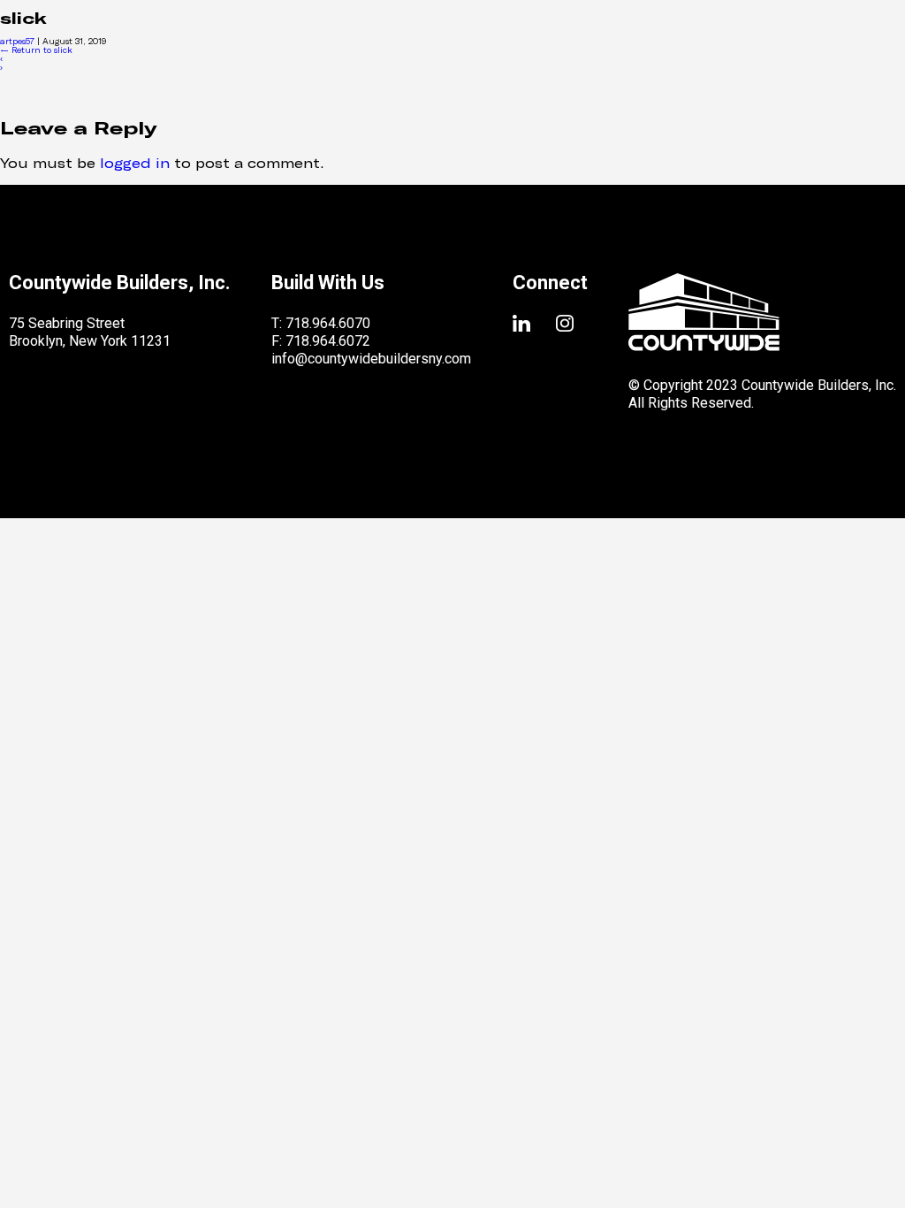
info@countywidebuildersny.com (371, 358)
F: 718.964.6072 (320, 341)
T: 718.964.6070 (320, 323)
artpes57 (17, 41)
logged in (135, 162)
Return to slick (36, 50)
